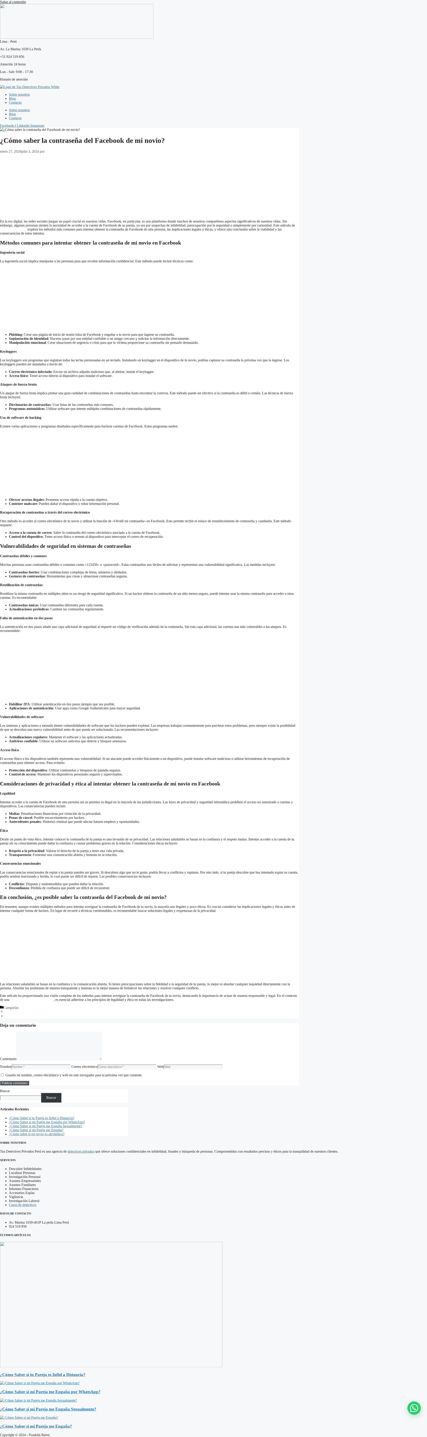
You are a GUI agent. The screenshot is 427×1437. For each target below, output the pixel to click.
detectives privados (13, 229)
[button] (414, 1408)
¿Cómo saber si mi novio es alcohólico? (36, 1134)
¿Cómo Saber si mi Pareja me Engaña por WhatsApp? (47, 1122)
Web (160, 1067)
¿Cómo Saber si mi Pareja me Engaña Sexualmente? (45, 1126)
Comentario (8, 1059)
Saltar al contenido (13, 2)
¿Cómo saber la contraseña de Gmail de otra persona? (41, 1016)
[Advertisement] (133, 185)
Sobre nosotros (19, 94)
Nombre (6, 1067)
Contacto (15, 102)
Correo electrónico (84, 1067)
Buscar (5, 1091)
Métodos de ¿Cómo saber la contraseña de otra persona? (43, 1012)
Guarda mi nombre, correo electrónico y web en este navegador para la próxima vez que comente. (73, 1075)
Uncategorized (29, 1008)
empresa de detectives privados (32, 1000)
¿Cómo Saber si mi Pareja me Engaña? (36, 1130)
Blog (12, 98)
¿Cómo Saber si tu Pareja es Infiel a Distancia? (41, 1118)
